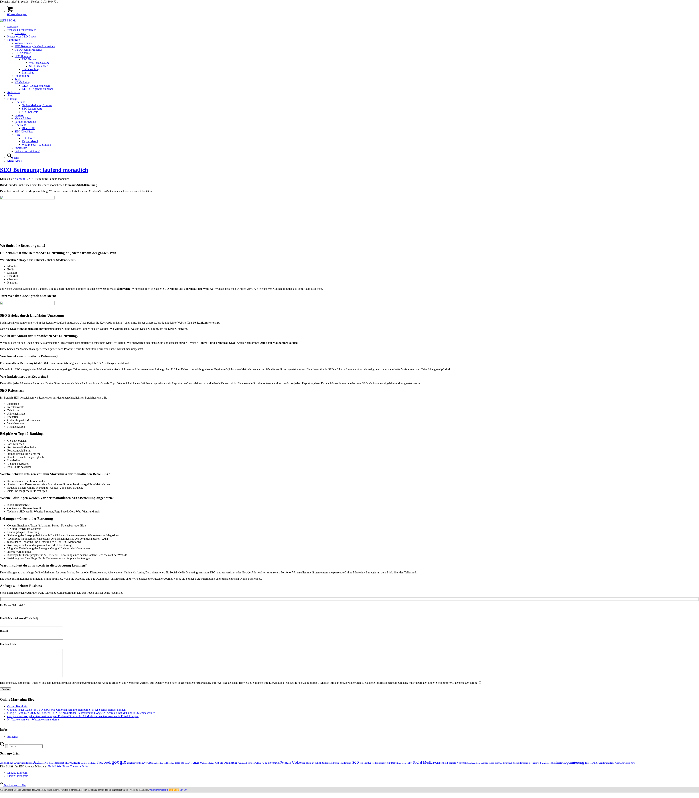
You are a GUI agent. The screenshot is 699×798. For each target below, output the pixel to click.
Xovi (633, 763)
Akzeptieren (174, 790)
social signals (440, 762)
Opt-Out (183, 790)
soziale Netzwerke (458, 762)
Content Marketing (88, 763)
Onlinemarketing (207, 763)
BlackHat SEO (62, 762)
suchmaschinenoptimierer (528, 763)
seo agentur (365, 762)
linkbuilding (169, 763)
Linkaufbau (158, 763)
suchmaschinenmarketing (506, 763)
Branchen (12, 736)
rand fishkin (308, 762)
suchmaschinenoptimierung (562, 762)
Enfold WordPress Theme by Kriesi (68, 766)
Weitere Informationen (158, 790)
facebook (104, 762)
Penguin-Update (291, 762)
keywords (147, 762)
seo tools (402, 763)
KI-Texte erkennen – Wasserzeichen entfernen (33, 719)
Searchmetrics (345, 763)
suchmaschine (474, 763)
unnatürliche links (606, 763)
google (118, 762)
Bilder (51, 763)
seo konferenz (378, 763)
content (75, 762)
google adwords (134, 763)
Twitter (594, 762)
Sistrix (409, 763)
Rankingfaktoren (331, 763)
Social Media (423, 762)
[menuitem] (353, 26)
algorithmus (6, 762)
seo (355, 762)
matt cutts (192, 762)
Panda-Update (262, 762)
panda (251, 762)
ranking (319, 762)
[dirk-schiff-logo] (8, 20)
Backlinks (40, 762)
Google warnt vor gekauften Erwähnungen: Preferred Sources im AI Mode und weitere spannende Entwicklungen (73, 716)
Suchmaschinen (487, 763)
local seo (179, 762)
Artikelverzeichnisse (23, 763)
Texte (587, 763)
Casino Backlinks (17, 706)
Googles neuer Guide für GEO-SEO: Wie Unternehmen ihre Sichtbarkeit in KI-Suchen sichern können (66, 709)
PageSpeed (242, 763)
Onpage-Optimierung (226, 762)
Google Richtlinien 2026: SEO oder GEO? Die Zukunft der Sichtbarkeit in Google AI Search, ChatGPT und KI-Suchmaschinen (81, 712)
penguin (275, 762)
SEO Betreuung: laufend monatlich (44, 170)
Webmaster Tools (622, 763)
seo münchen (391, 762)
